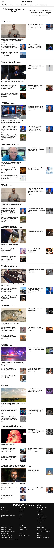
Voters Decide (24, 5)
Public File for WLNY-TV (7, 529)
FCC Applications (5, 533)
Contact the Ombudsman (43, 537)
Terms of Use (22, 533)
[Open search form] (50, 1)
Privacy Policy (22, 527)
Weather (17, 5)
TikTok (20, 516)
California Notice (23, 529)
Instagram (21, 514)
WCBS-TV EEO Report (6, 535)
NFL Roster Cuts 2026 (6, 514)
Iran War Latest (5, 511)
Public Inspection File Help (8, 531)
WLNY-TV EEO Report (6, 537)
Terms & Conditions (41, 520)
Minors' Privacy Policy (24, 535)
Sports (31, 5)
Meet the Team (40, 509)
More (8, 21)
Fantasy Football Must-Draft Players (8, 516)
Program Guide (40, 514)
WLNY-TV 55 (40, 511)
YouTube (21, 509)
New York (4, 5)
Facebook (21, 511)
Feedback (39, 535)
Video (36, 5)
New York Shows (44, 5)
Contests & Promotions (42, 516)
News (11, 5)
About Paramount (41, 527)
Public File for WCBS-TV (7, 527)
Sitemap (39, 522)
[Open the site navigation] (10, 1)
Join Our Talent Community (43, 531)
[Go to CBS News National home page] (27, 1)
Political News (4, 509)
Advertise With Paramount (43, 529)
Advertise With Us (41, 518)
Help (38, 533)
